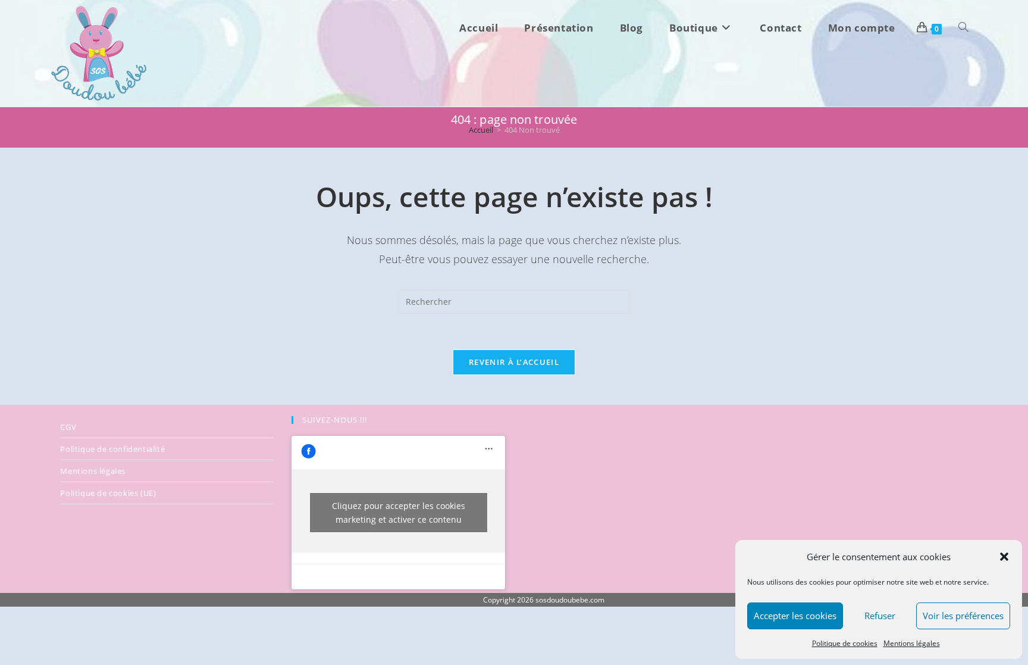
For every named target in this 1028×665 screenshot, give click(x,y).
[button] (1004, 557)
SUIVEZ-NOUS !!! (334, 419)
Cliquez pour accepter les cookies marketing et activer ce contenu (398, 512)
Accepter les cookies (795, 616)
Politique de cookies (844, 643)
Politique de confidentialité (112, 449)
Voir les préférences (963, 616)
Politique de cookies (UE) (108, 493)
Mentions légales (911, 643)
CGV (68, 427)
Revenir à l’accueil (514, 362)
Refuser (879, 616)
